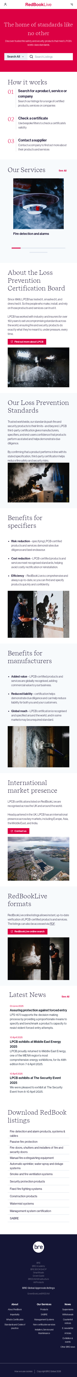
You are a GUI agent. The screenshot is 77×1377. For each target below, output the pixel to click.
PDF (52, 923)
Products (44, 1309)
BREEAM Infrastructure (38, 1279)
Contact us (21, 831)
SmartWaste (38, 1272)
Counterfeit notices (68, 1321)
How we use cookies (23, 1371)
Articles (67, 1333)
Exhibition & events (68, 1340)
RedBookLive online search (30, 931)
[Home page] (38, 4)
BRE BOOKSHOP (38, 1269)
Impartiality (15, 1314)
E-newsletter (67, 1328)
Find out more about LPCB (29, 341)
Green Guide (38, 1275)
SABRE (44, 1314)
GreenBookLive (34, 1293)
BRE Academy (38, 1266)
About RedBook (15, 1309)
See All (62, 170)
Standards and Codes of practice (14, 1326)
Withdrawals (67, 1314)
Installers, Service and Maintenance (44, 1331)
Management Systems (44, 1319)
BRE (38, 1262)
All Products (38, 1282)
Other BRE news (68, 1347)
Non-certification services (44, 1324)
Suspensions (67, 1309)
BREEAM (45, 1293)
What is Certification (15, 1319)
